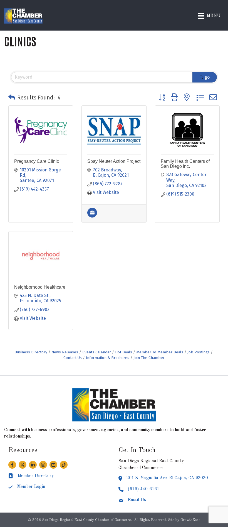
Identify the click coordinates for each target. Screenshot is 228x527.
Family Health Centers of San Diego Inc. (185, 164)
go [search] (207, 77)
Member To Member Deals (159, 352)
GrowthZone (190, 520)
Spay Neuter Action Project (113, 161)
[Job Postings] (92, 216)
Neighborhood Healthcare (39, 287)
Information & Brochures (107, 357)
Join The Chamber (149, 357)
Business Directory (30, 352)
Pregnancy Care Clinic (36, 161)
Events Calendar (96, 352)
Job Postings (198, 352)
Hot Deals (123, 352)
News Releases (64, 352)
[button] (11, 98)
